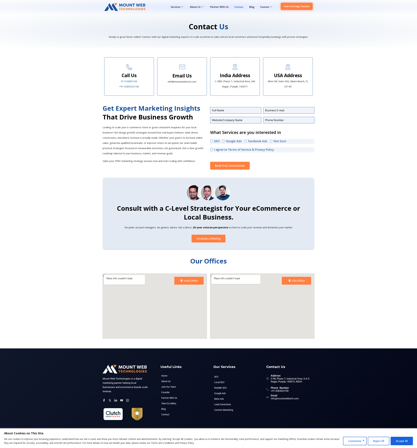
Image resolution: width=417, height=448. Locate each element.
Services (175, 6)
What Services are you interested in (245, 132)
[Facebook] (104, 400)
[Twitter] (110, 400)
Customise (354, 441)
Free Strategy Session (296, 6)
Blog (251, 6)
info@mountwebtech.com (285, 398)
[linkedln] (116, 400)
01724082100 (129, 81)
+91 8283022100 (129, 86)
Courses (264, 6)
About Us (195, 6)
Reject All (378, 441)
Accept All (402, 441)
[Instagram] (128, 400)
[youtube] (122, 400)
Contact (238, 6)
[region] (208, 438)
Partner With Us (219, 6)
